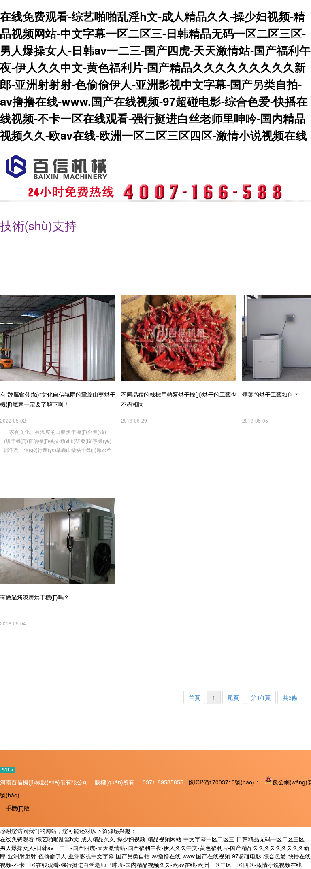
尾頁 (233, 697)
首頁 (194, 697)
